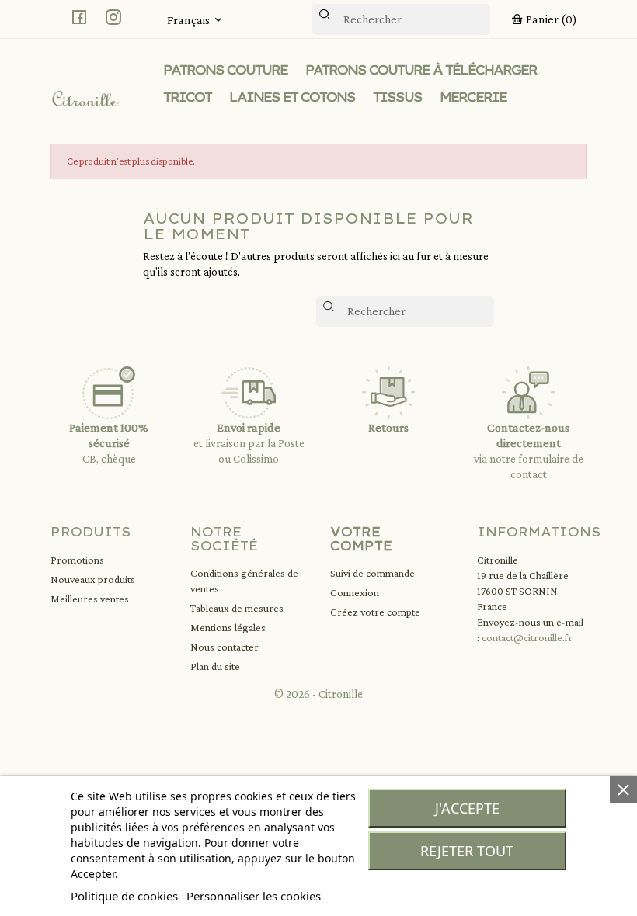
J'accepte (467, 808)
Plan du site (215, 666)
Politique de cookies (124, 896)
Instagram (113, 17)
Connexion (354, 592)
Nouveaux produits (92, 579)
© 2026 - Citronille (318, 694)
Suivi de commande (372, 573)
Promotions (77, 559)
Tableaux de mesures (237, 608)
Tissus (397, 97)
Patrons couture (225, 70)
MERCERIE (473, 97)
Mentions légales (228, 627)
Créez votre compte (375, 611)
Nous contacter (224, 646)
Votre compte (361, 538)
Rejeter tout (466, 850)
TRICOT (187, 97)
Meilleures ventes (89, 598)
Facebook (79, 17)
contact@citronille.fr (527, 637)
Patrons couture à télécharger (421, 70)
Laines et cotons (292, 97)
